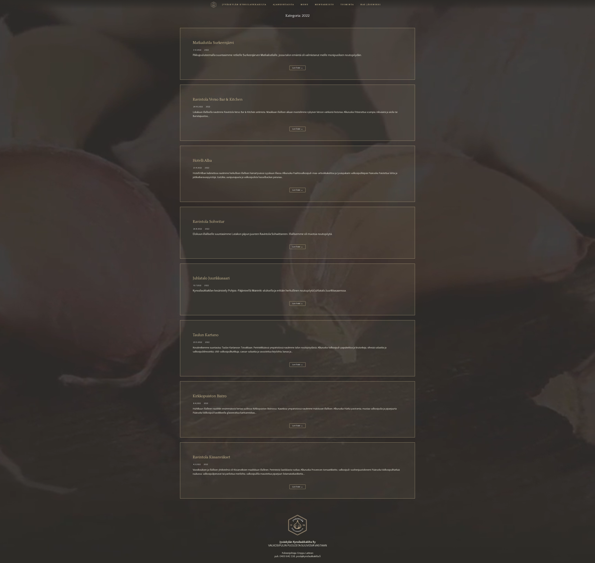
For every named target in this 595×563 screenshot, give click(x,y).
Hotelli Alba (202, 161)
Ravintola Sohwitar (208, 222)
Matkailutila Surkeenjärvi (213, 43)
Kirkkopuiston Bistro (210, 396)
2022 (206, 50)
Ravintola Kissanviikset (211, 457)
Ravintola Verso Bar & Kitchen (217, 100)
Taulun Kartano (205, 335)
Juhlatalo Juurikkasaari (211, 278)
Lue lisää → (297, 68)
